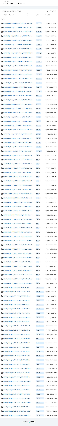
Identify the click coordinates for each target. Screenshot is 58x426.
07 (23, 3)
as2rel (6, 3)
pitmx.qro (13, 3)
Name (5, 14)
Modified (48, 15)
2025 (19, 3)
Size (37, 15)
